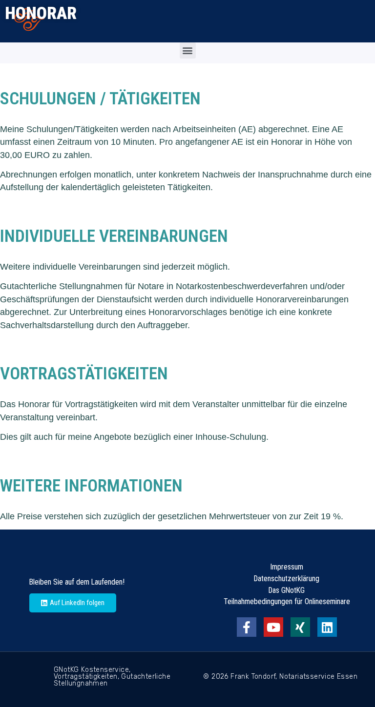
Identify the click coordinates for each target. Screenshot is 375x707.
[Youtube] (273, 627)
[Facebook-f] (246, 627)
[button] (188, 50)
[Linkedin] (327, 627)
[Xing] (300, 627)
